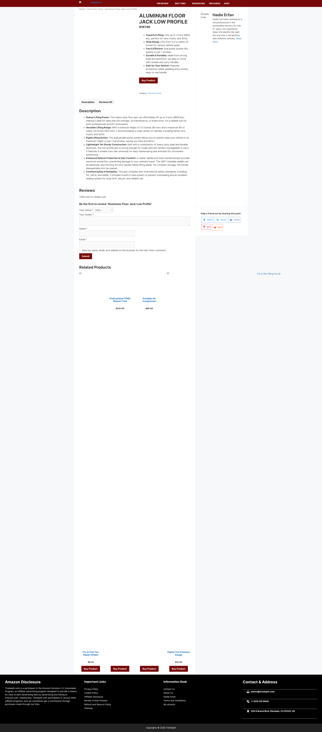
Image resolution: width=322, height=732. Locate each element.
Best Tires (180, 3)
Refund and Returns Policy (97, 704)
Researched (198, 3)
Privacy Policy (91, 689)
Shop (226, 3)
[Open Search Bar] (240, 3)
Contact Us (169, 689)
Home (82, 9)
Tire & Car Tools (95, 9)
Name (83, 228)
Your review (86, 214)
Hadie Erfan (170, 697)
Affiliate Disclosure (93, 697)
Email (83, 239)
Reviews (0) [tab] (105, 102)
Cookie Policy (91, 693)
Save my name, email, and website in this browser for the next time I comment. (124, 250)
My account (169, 704)
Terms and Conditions (175, 700)
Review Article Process (95, 700)
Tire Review (162, 3)
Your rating (86, 210)
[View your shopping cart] (234, 3)
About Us (168, 693)
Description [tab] (88, 102)
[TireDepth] (91, 3)
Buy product (148, 80)
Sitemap (88, 708)
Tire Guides (214, 3)
